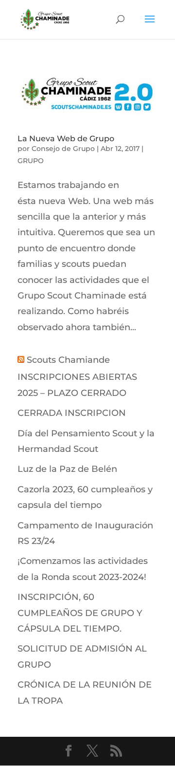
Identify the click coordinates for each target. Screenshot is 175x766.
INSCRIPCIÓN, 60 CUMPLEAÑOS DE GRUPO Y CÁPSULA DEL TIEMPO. (80, 613)
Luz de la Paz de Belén (67, 469)
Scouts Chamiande (68, 360)
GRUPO (31, 160)
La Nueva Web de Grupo (66, 138)
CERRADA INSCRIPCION (72, 413)
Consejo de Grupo (63, 148)
